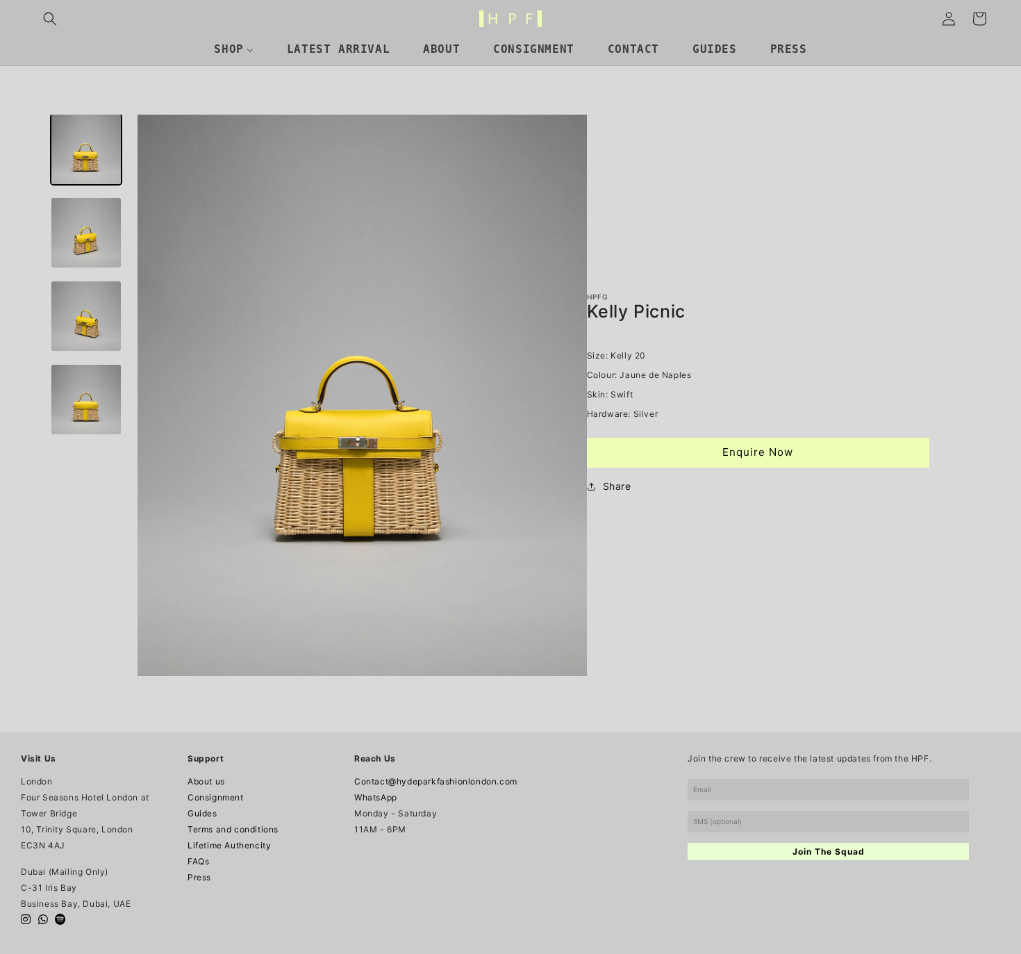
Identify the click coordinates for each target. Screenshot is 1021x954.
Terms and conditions (233, 829)
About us (206, 781)
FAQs (198, 861)
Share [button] (617, 486)
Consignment (216, 797)
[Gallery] (311, 395)
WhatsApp (375, 797)
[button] (50, 18)
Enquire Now (757, 452)
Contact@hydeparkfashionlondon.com (435, 781)
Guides (202, 813)
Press (199, 877)
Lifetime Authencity (229, 845)
